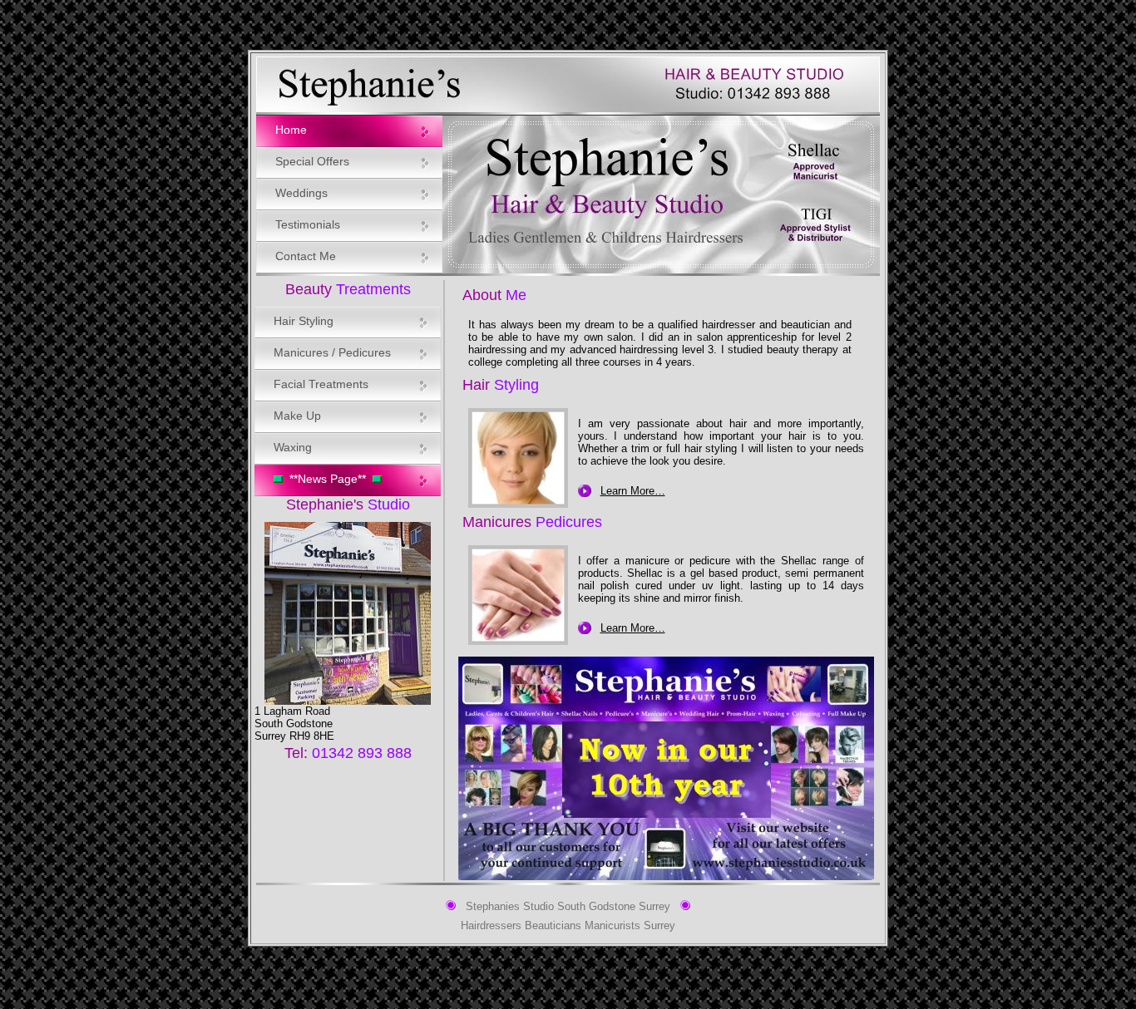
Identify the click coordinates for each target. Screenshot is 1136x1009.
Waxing (293, 447)
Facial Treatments (321, 384)
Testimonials (307, 224)
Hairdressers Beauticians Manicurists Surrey (568, 926)
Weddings (301, 192)
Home (291, 129)
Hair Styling (303, 320)
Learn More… (632, 491)
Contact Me (305, 256)
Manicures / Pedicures (332, 352)
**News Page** (328, 478)
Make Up (297, 415)
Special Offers (312, 161)
